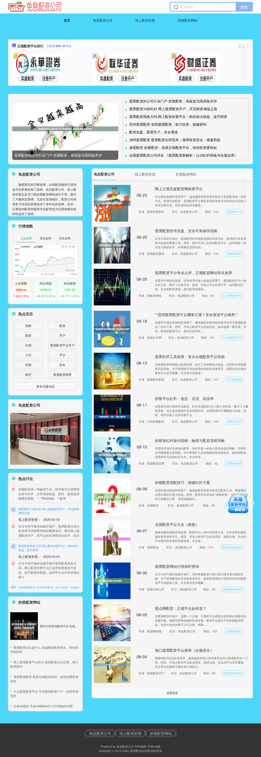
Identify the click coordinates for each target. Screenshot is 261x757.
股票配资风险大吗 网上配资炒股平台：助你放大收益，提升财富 (178, 116)
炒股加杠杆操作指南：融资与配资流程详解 (190, 440)
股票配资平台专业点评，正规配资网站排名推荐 (193, 272)
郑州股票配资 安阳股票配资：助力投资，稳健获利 (168, 124)
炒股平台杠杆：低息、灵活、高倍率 (184, 398)
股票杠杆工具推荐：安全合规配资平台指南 (190, 356)
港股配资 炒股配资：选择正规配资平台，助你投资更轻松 (173, 147)
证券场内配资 (234, 463)
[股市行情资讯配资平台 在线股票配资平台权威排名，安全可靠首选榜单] (24, 626)
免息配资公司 (103, 20)
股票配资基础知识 (232, 547)
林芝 (28, 374)
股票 (28, 335)
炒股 (28, 365)
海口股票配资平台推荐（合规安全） (184, 650)
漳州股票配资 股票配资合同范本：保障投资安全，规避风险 (174, 139)
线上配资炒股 (145, 20)
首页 (67, 20)
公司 (28, 355)
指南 (28, 325)
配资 (62, 325)
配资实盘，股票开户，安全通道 (153, 131)
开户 (62, 335)
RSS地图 (140, 746)
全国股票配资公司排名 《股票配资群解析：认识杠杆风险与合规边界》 (183, 155)
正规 (28, 345)
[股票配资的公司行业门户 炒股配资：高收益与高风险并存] (65, 129)
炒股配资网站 (187, 20)
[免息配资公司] (34, 7)
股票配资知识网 (140, 751)
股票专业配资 (234, 421)
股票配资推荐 (62, 374)
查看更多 (172, 693)
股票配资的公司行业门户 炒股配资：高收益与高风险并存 (58, 155)
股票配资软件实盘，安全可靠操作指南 (186, 230)
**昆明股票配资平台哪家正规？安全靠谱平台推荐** (196, 314)
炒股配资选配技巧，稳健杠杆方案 (182, 482)
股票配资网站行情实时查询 (177, 566)
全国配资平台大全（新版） (177, 524)
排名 (62, 365)
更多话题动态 (45, 386)
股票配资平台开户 (62, 345)
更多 (242, 46)
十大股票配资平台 (232, 295)
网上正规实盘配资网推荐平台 (179, 188)
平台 (62, 355)
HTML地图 (153, 746)
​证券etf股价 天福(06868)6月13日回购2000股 (43, 706)
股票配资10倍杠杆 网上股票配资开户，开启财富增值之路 (173, 108)
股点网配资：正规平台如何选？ (180, 608)
